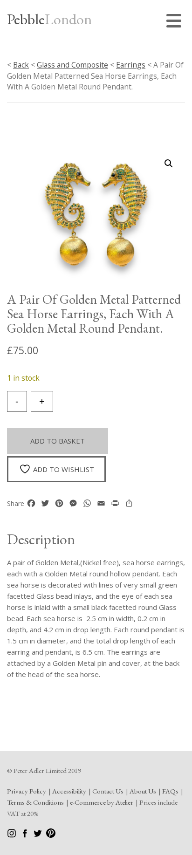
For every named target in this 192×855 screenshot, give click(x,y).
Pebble (49, 19)
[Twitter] (38, 835)
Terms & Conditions (35, 802)
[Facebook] (25, 835)
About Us (143, 791)
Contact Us (107, 791)
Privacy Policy (26, 791)
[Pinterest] (50, 835)
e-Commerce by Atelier (101, 802)
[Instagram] (12, 835)
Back (21, 65)
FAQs (170, 791)
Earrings (130, 65)
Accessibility (69, 791)
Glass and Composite (72, 65)
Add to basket (57, 440)
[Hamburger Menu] (175, 22)
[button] (168, 163)
